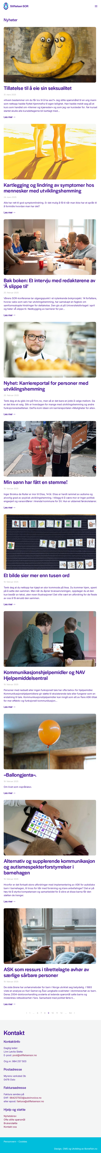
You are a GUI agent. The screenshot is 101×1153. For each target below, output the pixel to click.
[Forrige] (26, 1013)
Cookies (22, 1141)
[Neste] (74, 1013)
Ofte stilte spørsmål (14, 1119)
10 (53, 1013)
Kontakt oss (10, 1126)
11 (57, 1013)
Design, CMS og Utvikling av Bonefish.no (75, 1148)
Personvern (10, 1141)
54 (70, 1013)
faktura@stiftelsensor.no (30, 1101)
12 (61, 1013)
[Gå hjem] (16, 6)
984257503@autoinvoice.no (26, 1097)
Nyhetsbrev (10, 1116)
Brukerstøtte (10, 1123)
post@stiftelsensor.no (25, 1055)
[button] (96, 6)
